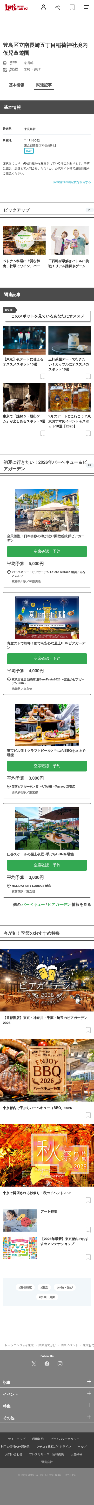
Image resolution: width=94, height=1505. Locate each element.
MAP (29, 151)
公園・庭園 (48, 1297)
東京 (45, 1287)
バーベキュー (33, 904)
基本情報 (12, 107)
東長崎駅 (26, 1287)
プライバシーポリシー (64, 1439)
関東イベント (69, 1345)
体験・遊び (65, 1287)
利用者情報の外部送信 (15, 1446)
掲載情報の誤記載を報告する (72, 182)
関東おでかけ (47, 1345)
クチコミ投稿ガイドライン (53, 1446)
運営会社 (47, 1462)
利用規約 (38, 1439)
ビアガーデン (59, 904)
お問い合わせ (13, 1454)
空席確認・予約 (47, 551)
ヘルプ (82, 1446)
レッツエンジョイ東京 (19, 1345)
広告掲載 (76, 1454)
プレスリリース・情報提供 (46, 1454)
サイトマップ (16, 1439)
